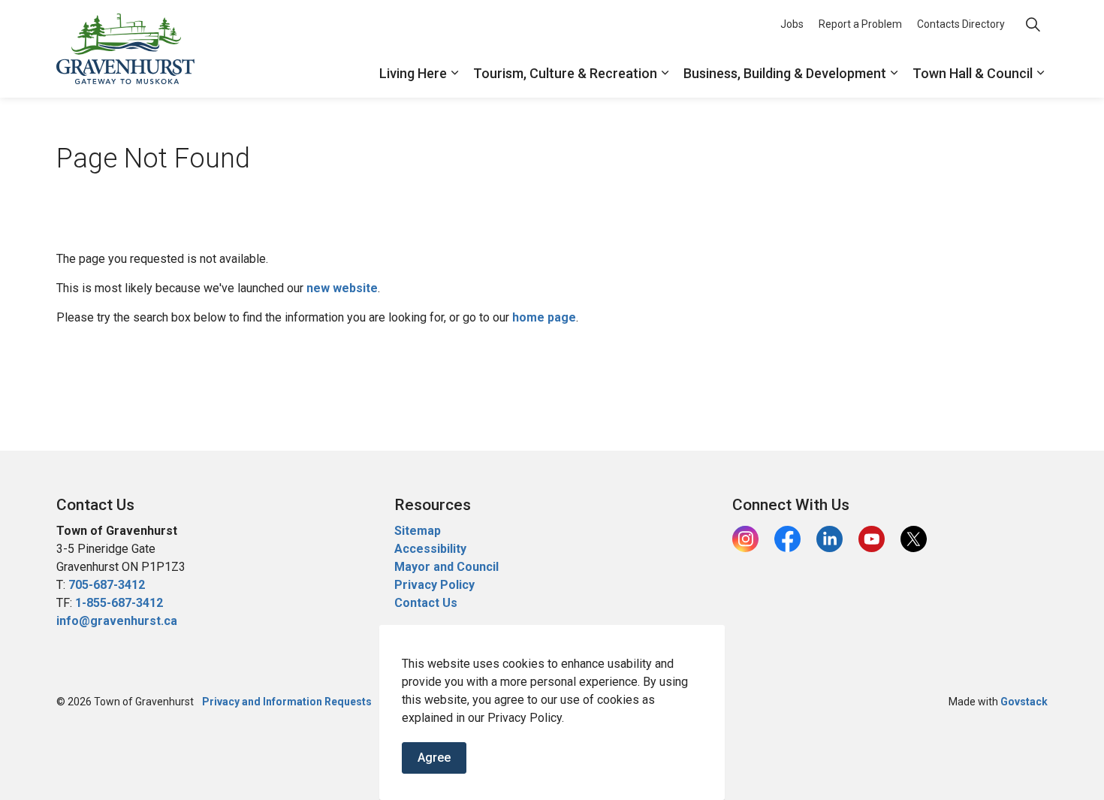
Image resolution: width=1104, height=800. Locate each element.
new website (342, 288)
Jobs (792, 24)
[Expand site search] (1033, 24)
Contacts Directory (961, 24)
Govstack (1024, 702)
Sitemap (417, 531)
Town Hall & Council (972, 73)
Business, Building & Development (784, 73)
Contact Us (425, 603)
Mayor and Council (448, 567)
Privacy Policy (434, 585)
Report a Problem (860, 24)
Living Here (413, 73)
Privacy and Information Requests (287, 702)
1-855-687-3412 (119, 603)
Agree (434, 757)
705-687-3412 (106, 585)
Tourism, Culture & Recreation (565, 73)
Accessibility (430, 549)
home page (544, 317)
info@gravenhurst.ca (116, 621)
